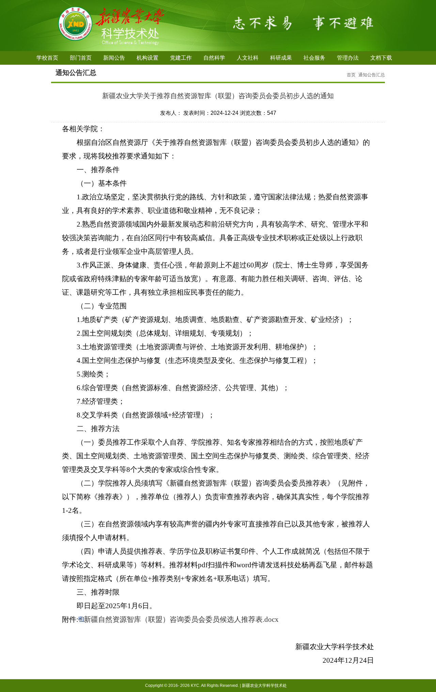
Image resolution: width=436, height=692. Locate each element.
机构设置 (147, 58)
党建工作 (181, 58)
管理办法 (348, 58)
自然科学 (214, 58)
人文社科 (248, 58)
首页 (351, 74)
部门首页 (81, 58)
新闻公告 (114, 58)
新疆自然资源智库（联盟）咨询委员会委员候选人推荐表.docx (181, 619)
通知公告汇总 (371, 74)
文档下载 (381, 58)
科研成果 (281, 58)
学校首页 (47, 58)
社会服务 (314, 58)
